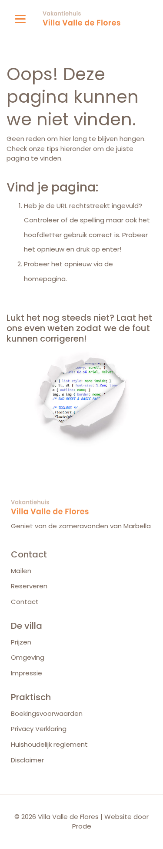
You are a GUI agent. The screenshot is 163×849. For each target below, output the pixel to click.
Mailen (21, 570)
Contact (25, 601)
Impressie (26, 673)
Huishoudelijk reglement (49, 744)
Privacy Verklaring (39, 728)
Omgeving (27, 657)
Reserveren (29, 586)
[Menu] (20, 18)
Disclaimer (27, 760)
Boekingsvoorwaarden (47, 713)
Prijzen (21, 642)
